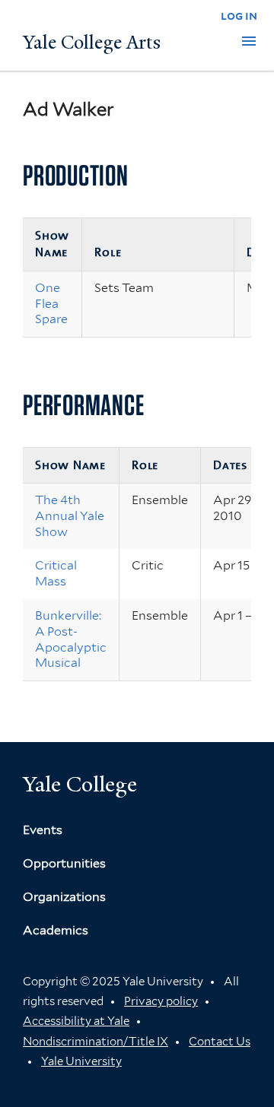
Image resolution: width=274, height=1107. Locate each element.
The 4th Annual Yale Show (69, 516)
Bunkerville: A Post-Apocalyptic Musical (71, 639)
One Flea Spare (51, 304)
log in (239, 15)
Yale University (81, 1061)
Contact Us (219, 1041)
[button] (249, 41)
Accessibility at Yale (76, 1021)
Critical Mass (56, 573)
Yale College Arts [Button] (92, 42)
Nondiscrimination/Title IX (95, 1041)
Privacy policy (161, 1001)
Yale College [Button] (80, 784)
